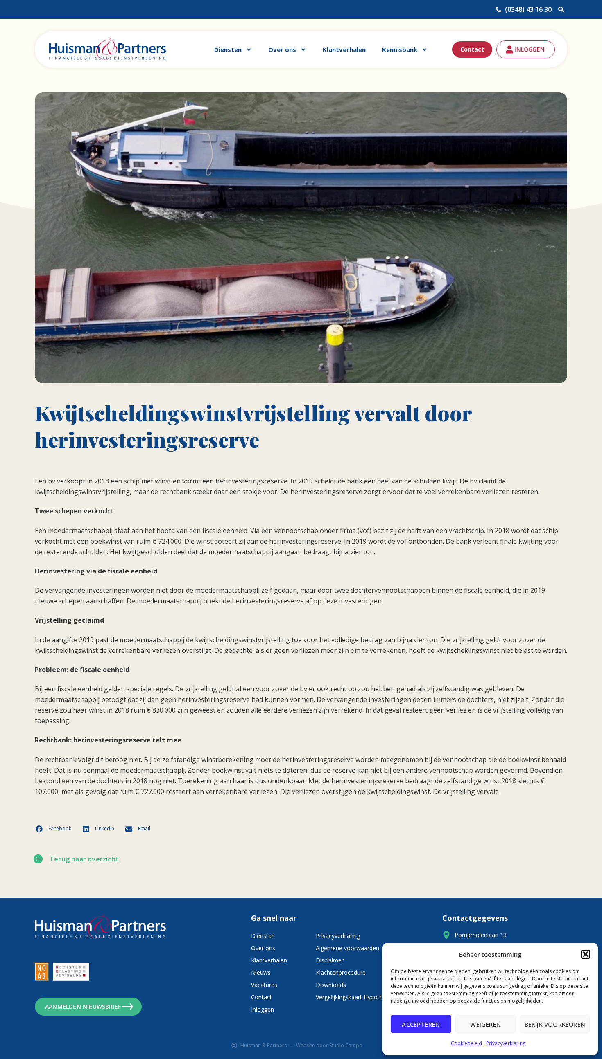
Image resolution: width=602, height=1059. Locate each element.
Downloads (331, 985)
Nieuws (261, 972)
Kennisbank (399, 49)
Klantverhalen (344, 49)
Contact (472, 49)
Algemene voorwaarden (347, 948)
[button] (586, 954)
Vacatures (264, 985)
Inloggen (262, 1009)
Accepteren (421, 1024)
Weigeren (485, 1024)
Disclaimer (330, 960)
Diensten (228, 49)
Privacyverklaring (505, 1043)
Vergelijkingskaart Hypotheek (354, 997)
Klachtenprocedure (341, 972)
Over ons (282, 49)
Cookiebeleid (466, 1043)
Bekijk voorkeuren (555, 1024)
